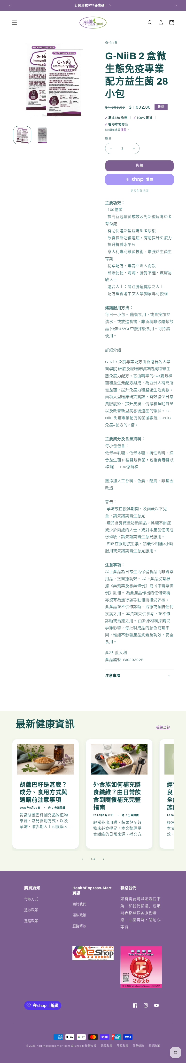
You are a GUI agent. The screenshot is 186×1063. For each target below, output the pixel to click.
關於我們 (79, 904)
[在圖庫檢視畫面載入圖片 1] (22, 135)
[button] (14, 22)
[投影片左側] (82, 859)
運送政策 (31, 921)
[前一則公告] (9, 5)
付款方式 (31, 899)
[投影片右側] (103, 859)
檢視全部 (163, 727)
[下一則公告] (176, 5)
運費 (124, 130)
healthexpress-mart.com (53, 1046)
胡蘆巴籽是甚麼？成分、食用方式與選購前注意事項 (43, 792)
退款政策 (31, 910)
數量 (108, 138)
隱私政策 (79, 915)
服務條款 (79, 926)
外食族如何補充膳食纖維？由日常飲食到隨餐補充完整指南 (117, 796)
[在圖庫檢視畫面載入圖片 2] (42, 135)
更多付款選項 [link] (140, 191)
